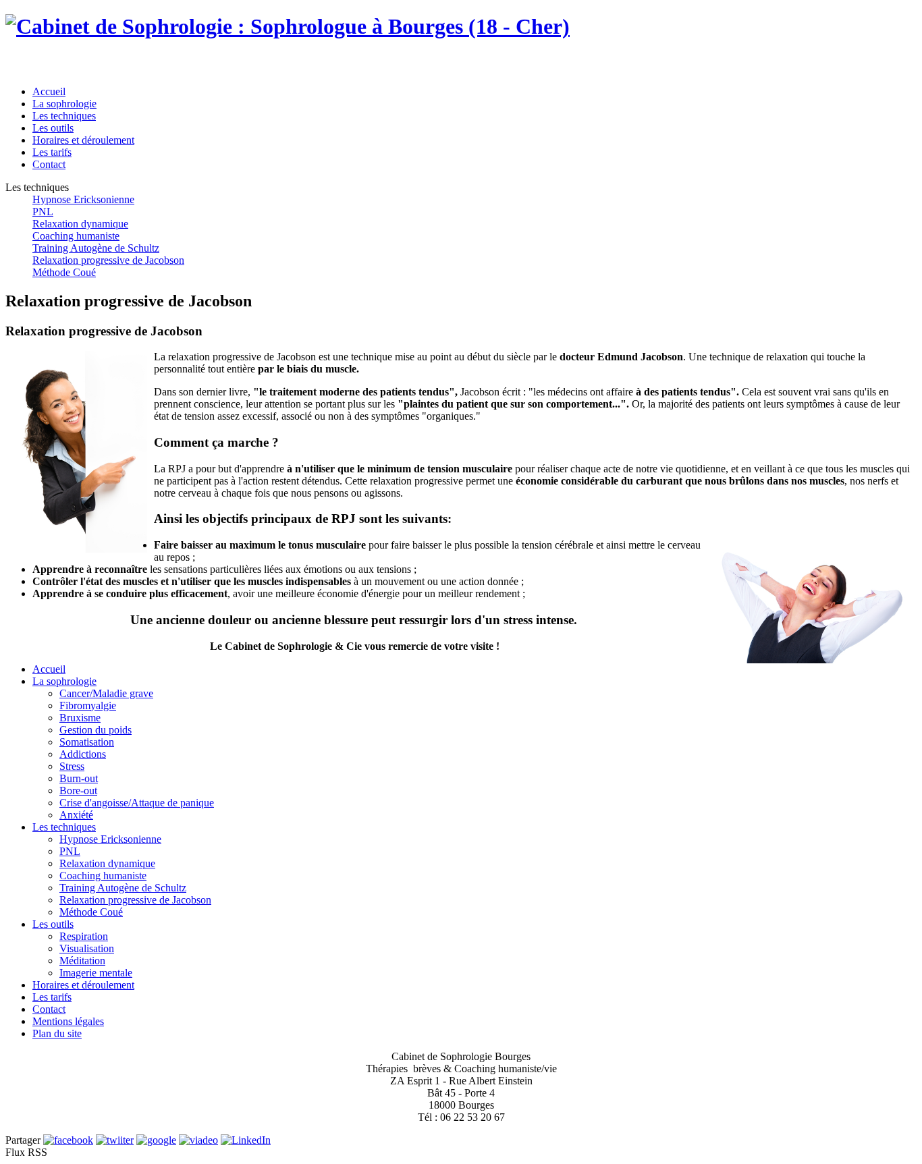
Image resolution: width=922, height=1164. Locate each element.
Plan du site (57, 1033)
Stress (71, 766)
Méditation (82, 960)
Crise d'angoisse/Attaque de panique (136, 802)
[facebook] (68, 1140)
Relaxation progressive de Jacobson (108, 260)
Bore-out (78, 790)
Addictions (82, 754)
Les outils (53, 924)
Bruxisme (80, 717)
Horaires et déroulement (83, 985)
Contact (48, 1009)
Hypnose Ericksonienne (83, 199)
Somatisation (86, 742)
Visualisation (86, 948)
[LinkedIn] (246, 1140)
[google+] (156, 1140)
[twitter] (115, 1140)
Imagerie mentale (95, 972)
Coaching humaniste (75, 236)
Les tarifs (52, 997)
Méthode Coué (64, 272)
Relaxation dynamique (80, 223)
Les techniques (64, 827)
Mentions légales (68, 1021)
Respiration (83, 936)
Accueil (48, 669)
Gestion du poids (95, 730)
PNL (42, 211)
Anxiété (76, 815)
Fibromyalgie (87, 705)
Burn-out (78, 778)
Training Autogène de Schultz (95, 248)
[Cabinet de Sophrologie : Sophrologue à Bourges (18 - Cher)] (287, 26)
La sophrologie (64, 681)
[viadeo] (198, 1140)
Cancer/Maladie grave (106, 693)
